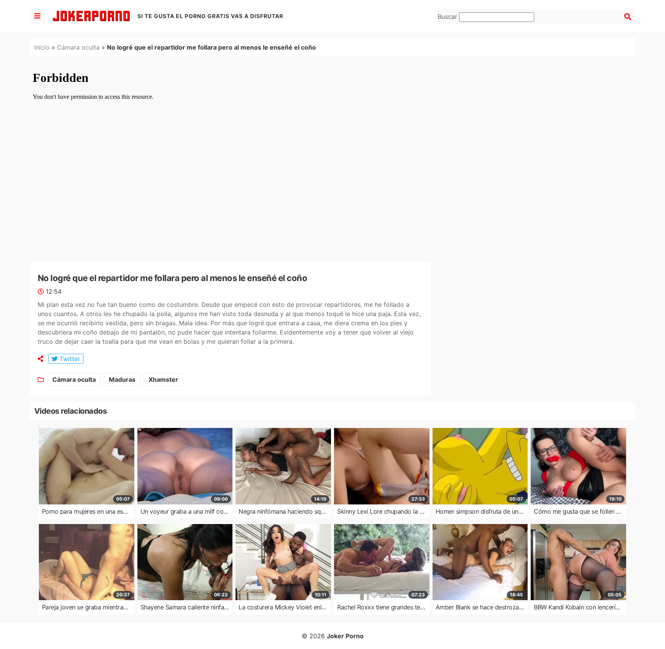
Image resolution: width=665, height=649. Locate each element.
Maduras (122, 379)
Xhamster (163, 379)
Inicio (42, 47)
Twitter (69, 359)
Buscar (448, 16)
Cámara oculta (78, 47)
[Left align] (37, 16)
